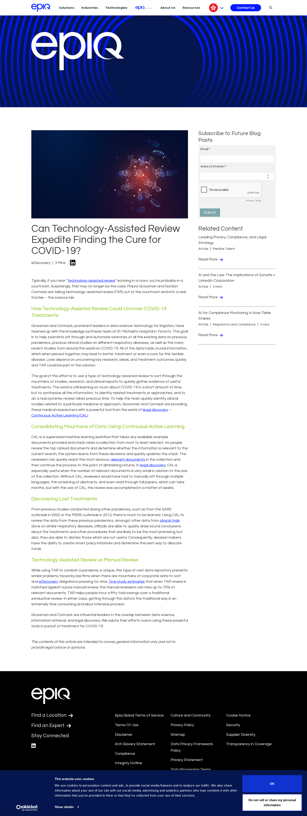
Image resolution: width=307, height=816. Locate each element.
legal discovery (155, 410)
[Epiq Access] (144, 7)
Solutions (66, 8)
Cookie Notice (238, 715)
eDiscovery (48, 582)
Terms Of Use (126, 725)
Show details (64, 807)
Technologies (116, 8)
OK (272, 783)
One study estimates (127, 582)
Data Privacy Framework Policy (192, 747)
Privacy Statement (187, 760)
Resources (191, 8)
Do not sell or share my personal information (272, 802)
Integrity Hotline (128, 763)
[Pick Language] (216, 7)
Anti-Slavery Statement (135, 744)
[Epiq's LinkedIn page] (33, 745)
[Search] (270, 7)
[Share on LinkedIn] (72, 263)
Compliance (125, 754)
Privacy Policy (182, 725)
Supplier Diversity (240, 735)
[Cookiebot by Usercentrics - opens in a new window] (27, 808)
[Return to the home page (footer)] (41, 8)
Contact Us (246, 7)
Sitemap (178, 735)
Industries (89, 8)
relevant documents (127, 460)
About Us (167, 8)
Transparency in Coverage (249, 744)
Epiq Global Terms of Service (139, 715)
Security (233, 725)
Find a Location (49, 715)
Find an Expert (48, 725)
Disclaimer (123, 735)
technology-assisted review (91, 281)
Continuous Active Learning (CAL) (59, 415)
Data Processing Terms (191, 769)
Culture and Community (191, 715)
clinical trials (170, 521)
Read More (208, 259)
